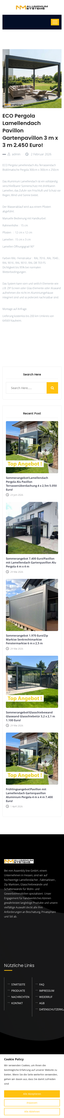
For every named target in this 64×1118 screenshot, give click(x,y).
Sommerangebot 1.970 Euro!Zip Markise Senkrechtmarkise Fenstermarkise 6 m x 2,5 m (27, 639)
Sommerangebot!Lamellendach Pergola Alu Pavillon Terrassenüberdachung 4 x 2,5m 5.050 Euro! (31, 483)
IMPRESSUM (46, 991)
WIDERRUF (45, 997)
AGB (41, 1003)
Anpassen (32, 1102)
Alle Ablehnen (32, 1111)
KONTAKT (17, 1003)
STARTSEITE (18, 984)
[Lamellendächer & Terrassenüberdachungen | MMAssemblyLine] (32, 7)
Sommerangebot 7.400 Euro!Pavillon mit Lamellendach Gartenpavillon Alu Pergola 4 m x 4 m (31, 562)
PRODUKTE (18, 991)
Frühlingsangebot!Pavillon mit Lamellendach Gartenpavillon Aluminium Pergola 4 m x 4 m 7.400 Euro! (29, 795)
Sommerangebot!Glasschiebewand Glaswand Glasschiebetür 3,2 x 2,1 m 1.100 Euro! (30, 716)
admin (16, 154)
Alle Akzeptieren (32, 1093)
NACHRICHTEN (20, 997)
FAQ (41, 984)
